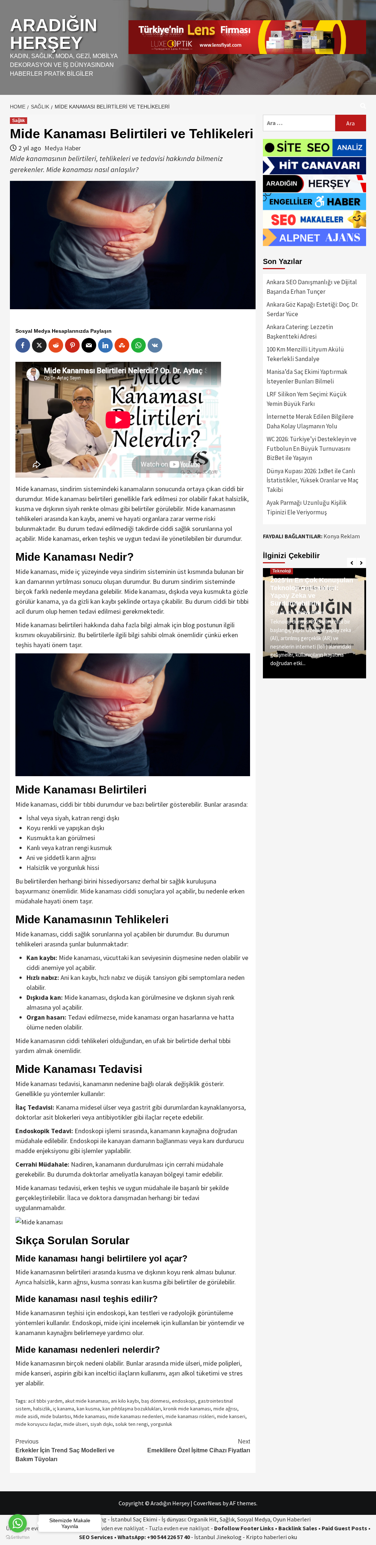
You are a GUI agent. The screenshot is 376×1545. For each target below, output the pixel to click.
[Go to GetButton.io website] (17, 1537)
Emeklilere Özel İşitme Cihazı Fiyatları (198, 1445)
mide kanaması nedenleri (135, 1416)
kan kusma (88, 1408)
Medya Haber (62, 148)
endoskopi (183, 1401)
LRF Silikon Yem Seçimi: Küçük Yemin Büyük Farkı (307, 399)
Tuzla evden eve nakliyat (179, 1528)
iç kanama (63, 1408)
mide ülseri (76, 1424)
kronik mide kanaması (187, 1408)
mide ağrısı (225, 1408)
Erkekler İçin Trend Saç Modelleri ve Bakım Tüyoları (65, 1450)
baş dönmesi (155, 1401)
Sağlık (18, 120)
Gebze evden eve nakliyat (113, 1528)
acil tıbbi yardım (45, 1401)
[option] (314, 623)
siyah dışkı (101, 1424)
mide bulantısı (55, 1416)
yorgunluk (161, 1424)
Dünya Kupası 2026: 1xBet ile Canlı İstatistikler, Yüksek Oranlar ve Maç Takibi (312, 480)
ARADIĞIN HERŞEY (53, 34)
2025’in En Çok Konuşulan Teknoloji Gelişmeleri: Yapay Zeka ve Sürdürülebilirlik (311, 592)
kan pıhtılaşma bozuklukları (131, 1408)
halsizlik (41, 1408)
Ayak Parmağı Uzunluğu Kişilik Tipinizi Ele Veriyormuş (307, 507)
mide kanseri (231, 1416)
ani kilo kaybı (125, 1401)
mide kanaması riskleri (190, 1416)
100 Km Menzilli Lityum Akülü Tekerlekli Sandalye (305, 354)
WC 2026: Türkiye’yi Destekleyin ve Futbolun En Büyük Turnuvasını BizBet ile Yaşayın (312, 448)
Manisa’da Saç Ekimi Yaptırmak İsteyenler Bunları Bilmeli (307, 376)
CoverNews (207, 1503)
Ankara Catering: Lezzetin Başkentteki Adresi (300, 331)
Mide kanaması (89, 1416)
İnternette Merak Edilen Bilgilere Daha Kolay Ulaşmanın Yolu (310, 421)
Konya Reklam (341, 536)
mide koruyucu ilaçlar (38, 1424)
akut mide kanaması (86, 1401)
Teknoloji (281, 571)
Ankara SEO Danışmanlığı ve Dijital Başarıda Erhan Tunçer (312, 287)
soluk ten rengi (131, 1424)
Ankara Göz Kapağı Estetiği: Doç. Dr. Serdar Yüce (312, 309)
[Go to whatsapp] (17, 1523)
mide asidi (26, 1416)
